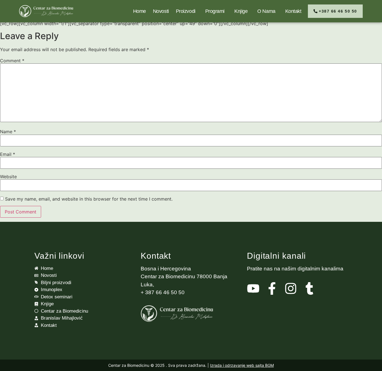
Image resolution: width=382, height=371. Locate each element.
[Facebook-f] (272, 288)
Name (8, 131)
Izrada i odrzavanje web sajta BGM (242, 365)
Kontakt (293, 11)
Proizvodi (185, 11)
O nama (266, 11)
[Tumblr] (309, 288)
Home (139, 11)
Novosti (161, 11)
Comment (12, 60)
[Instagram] (290, 288)
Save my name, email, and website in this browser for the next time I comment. (89, 199)
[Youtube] (253, 288)
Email (7, 154)
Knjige (240, 11)
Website (8, 176)
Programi (215, 11)
